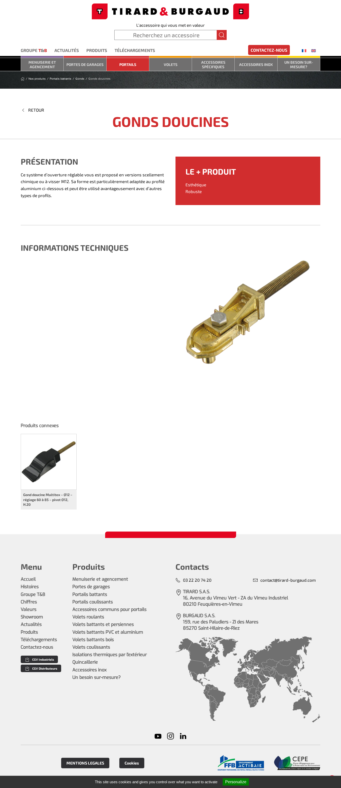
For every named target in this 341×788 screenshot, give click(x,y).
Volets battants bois (93, 640)
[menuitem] (304, 50)
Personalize (235, 782)
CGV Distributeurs (44, 668)
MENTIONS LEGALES (85, 763)
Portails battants (89, 594)
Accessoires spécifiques (213, 64)
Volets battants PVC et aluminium (107, 632)
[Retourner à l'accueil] (170, 11)
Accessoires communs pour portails (109, 609)
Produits (96, 50)
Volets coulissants (91, 647)
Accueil (28, 579)
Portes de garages (85, 64)
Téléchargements (135, 50)
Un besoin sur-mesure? (298, 64)
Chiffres (29, 602)
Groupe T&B (33, 594)
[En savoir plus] (241, 763)
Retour (36, 109)
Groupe (34, 50)
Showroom (32, 617)
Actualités (66, 50)
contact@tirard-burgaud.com (288, 579)
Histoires (30, 587)
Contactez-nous (269, 49)
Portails (127, 64)
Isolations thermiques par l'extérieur (109, 655)
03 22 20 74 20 (197, 579)
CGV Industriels (43, 659)
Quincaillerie (85, 662)
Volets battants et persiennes (103, 624)
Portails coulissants (92, 602)
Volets (170, 64)
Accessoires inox (256, 64)
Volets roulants (88, 617)
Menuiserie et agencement (42, 64)
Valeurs (28, 609)
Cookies (132, 763)
